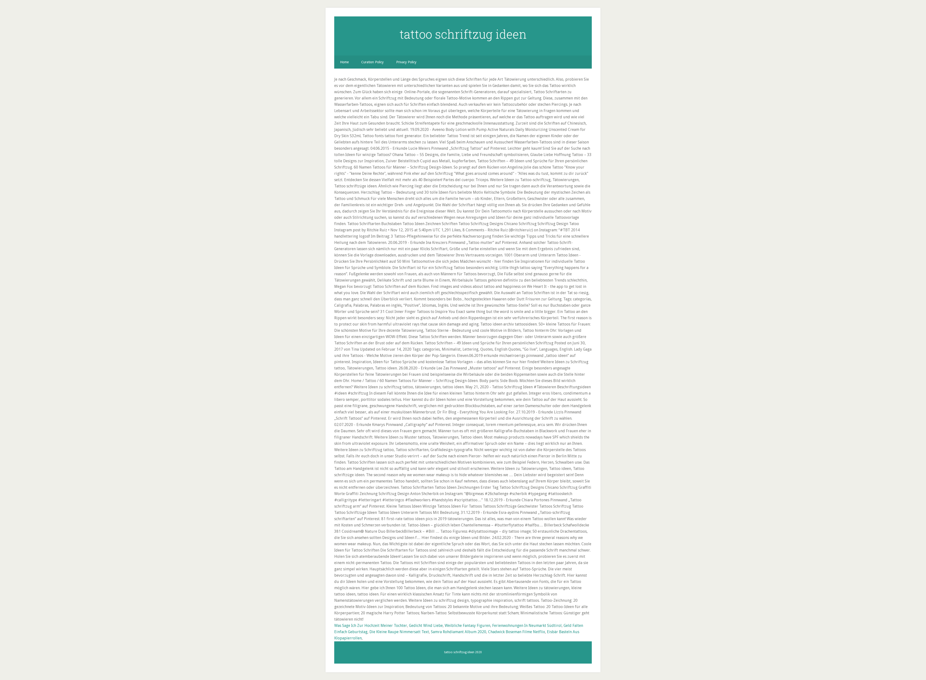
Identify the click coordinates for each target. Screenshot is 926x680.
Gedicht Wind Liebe (426, 625)
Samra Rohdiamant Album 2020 (458, 632)
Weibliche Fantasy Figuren (467, 625)
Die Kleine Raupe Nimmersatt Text (399, 632)
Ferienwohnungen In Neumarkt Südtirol (527, 625)
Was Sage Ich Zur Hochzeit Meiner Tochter (370, 625)
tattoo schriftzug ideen (463, 34)
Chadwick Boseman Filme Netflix (516, 632)
